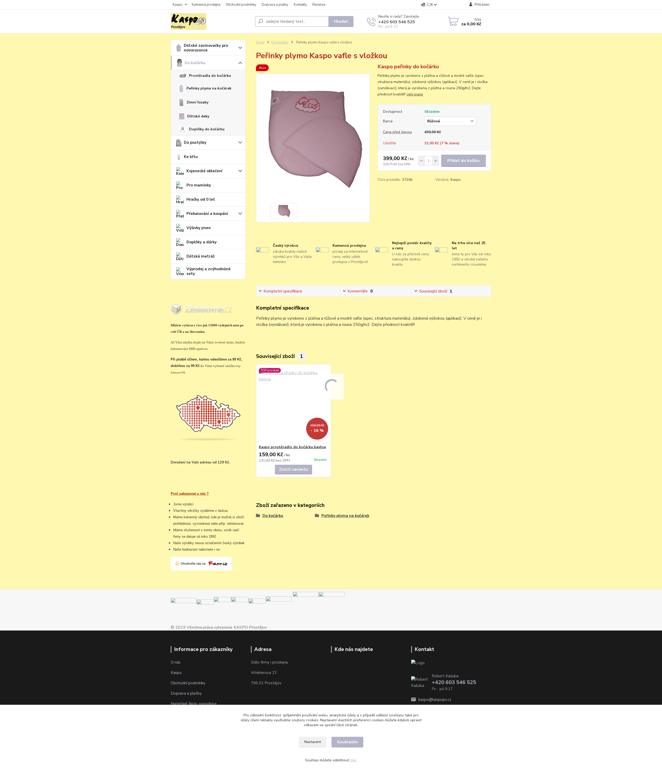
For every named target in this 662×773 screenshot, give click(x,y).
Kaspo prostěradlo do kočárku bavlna (292, 447)
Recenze (318, 4)
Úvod (260, 42)
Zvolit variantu (293, 469)
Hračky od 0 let (200, 199)
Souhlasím (347, 742)
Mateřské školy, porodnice (194, 703)
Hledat (341, 21)
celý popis (415, 94)
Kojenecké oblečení (204, 171)
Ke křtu (191, 156)
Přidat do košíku (463, 160)
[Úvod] (211, 21)
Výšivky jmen (198, 227)
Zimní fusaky (197, 102)
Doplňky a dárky (201, 242)
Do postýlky (195, 142)
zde (353, 760)
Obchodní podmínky (241, 4)
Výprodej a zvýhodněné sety (208, 271)
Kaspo (178, 4)
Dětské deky (198, 116)
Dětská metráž (200, 256)
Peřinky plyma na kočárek (208, 88)
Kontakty (300, 4)
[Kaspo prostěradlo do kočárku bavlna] (293, 404)
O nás (175, 662)
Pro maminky (198, 185)
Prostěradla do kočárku (210, 75)
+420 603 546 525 (396, 22)
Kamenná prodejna (206, 4)
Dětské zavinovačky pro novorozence (206, 48)
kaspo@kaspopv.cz (434, 699)
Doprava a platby (275, 4)
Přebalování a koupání (207, 213)
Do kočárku (195, 62)
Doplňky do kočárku (206, 129)
